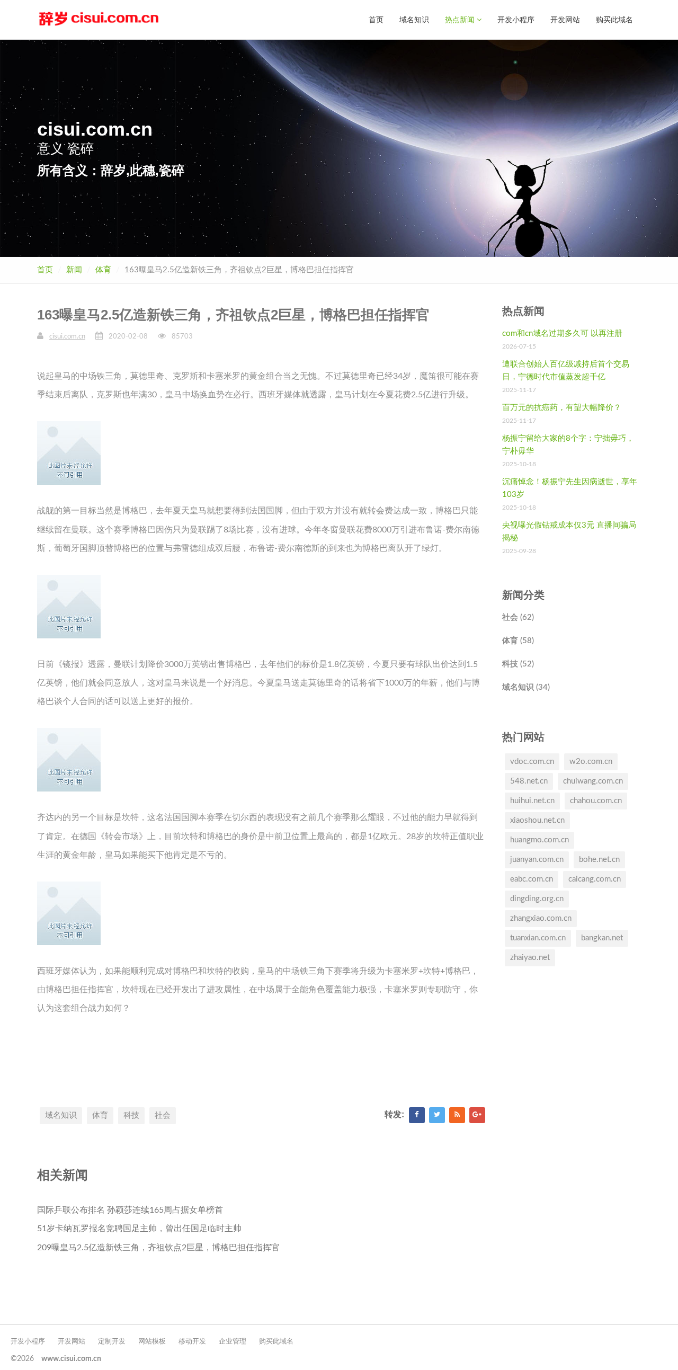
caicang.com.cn (594, 879)
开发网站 (565, 19)
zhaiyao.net (530, 958)
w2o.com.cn (590, 762)
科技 (131, 1115)
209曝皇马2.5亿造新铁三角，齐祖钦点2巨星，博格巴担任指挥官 (158, 1247)
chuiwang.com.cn (593, 781)
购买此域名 (614, 19)
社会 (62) (518, 617)
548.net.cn (529, 781)
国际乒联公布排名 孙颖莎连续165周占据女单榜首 (130, 1210)
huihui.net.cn (532, 801)
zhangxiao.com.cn (541, 918)
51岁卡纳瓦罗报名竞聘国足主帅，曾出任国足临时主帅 (139, 1228)
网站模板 (152, 1341)
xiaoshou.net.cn (537, 820)
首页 (376, 19)
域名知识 (414, 19)
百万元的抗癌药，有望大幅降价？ (561, 408)
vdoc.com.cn (532, 762)
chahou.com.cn (596, 801)
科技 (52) (518, 664)
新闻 (74, 270)
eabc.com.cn (531, 879)
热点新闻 (461, 19)
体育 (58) (518, 641)
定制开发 (112, 1341)
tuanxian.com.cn (538, 938)
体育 (103, 270)
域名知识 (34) (526, 687)
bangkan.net (602, 938)
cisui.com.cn (67, 336)
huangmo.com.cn (539, 840)
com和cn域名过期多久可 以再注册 (562, 333)
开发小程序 (515, 19)
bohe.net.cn (599, 860)
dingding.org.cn (537, 899)
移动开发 (192, 1341)
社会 (163, 1115)
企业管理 (232, 1341)
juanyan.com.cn (537, 860)
